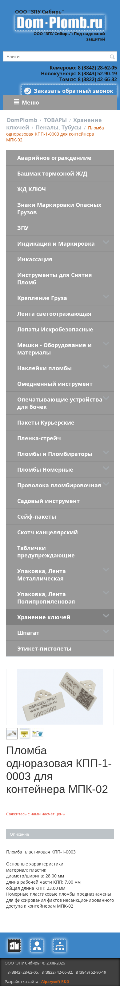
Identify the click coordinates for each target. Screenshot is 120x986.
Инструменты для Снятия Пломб (54, 278)
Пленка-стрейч (39, 438)
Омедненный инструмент (55, 383)
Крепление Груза (42, 298)
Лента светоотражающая (54, 313)
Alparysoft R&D (55, 981)
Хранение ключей (43, 617)
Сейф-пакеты (36, 516)
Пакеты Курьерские (45, 422)
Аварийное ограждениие (54, 157)
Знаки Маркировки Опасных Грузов (59, 208)
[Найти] (112, 57)
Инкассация (34, 259)
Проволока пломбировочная (59, 485)
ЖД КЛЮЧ (31, 189)
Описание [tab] (19, 834)
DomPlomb (22, 120)
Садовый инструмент (48, 501)
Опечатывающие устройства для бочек (59, 403)
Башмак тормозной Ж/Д (52, 173)
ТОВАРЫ (55, 120)
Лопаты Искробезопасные (55, 329)
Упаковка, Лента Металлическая (41, 574)
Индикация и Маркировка (56, 243)
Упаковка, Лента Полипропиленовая (46, 597)
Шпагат (28, 632)
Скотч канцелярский (47, 532)
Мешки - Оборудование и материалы (54, 348)
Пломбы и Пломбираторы (54, 453)
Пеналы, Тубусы (59, 127)
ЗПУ (23, 228)
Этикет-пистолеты (44, 648)
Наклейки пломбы (44, 368)
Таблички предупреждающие (46, 551)
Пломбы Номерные (45, 469)
